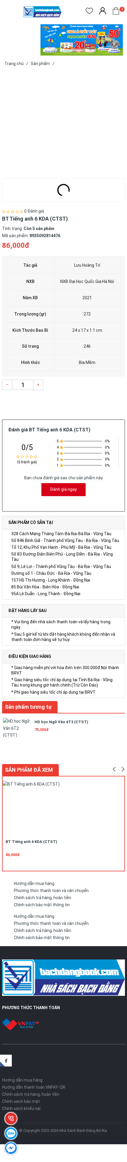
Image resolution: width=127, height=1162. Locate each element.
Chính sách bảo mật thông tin (42, 904)
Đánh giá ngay (63, 489)
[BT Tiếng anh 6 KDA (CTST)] (63, 123)
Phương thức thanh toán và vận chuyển (51, 890)
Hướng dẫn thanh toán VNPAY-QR (33, 1087)
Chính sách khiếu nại (21, 1108)
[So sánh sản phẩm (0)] (102, 12)
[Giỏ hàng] (116, 12)
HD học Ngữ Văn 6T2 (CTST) (61, 722)
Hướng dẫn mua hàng (34, 883)
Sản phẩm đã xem (29, 770)
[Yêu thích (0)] (89, 12)
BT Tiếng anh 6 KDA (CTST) (31, 841)
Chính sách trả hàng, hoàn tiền (42, 897)
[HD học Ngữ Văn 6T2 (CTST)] (17, 731)
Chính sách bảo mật (21, 1101)
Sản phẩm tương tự (28, 707)
